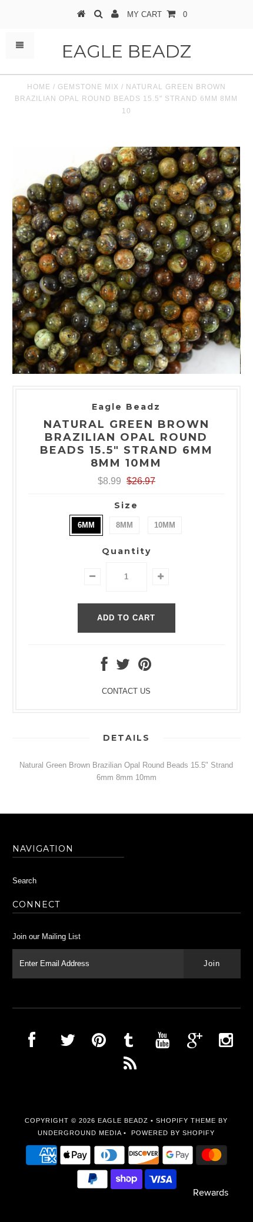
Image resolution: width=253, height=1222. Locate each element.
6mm (86, 525)
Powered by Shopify (173, 1132)
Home (39, 87)
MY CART (157, 14)
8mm (124, 525)
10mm (164, 525)
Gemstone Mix (88, 87)
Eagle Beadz (126, 51)
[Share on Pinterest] (144, 667)
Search (24, 880)
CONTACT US (126, 691)
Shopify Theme (186, 1120)
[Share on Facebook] (104, 667)
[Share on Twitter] (123, 667)
